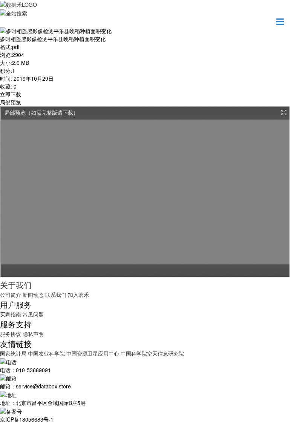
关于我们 (16, 284)
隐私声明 (33, 333)
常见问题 (33, 314)
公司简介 (10, 294)
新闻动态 (33, 294)
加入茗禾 (78, 294)
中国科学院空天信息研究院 (152, 353)
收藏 (5, 86)
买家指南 (10, 314)
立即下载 (10, 94)
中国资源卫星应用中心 (92, 353)
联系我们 (55, 294)
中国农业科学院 (47, 353)
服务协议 (10, 333)
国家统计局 (14, 353)
